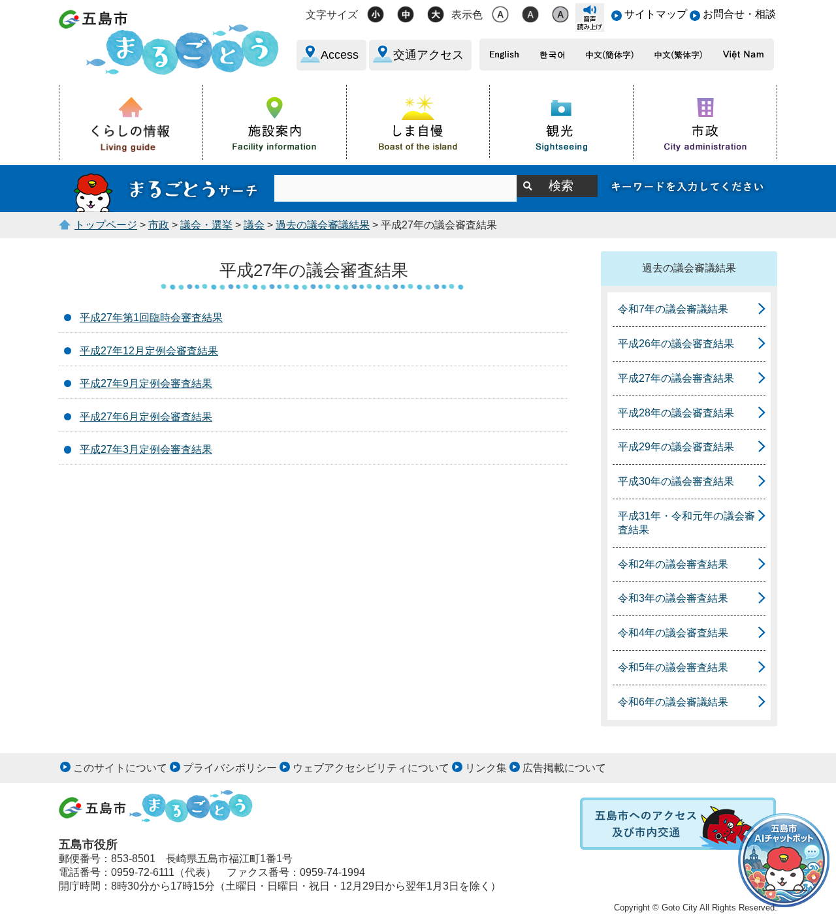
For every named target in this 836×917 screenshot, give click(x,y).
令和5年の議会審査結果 (673, 667)
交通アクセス (428, 54)
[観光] (562, 122)
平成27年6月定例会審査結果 (146, 416)
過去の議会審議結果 (323, 224)
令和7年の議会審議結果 (673, 309)
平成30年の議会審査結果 (676, 481)
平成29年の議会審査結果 (676, 446)
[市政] (705, 122)
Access (340, 54)
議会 (254, 224)
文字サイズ (332, 14)
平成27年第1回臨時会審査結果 (151, 317)
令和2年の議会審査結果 (673, 564)
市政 (158, 224)
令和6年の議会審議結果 (673, 701)
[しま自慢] (418, 121)
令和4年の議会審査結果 (673, 632)
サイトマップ (655, 14)
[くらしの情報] (131, 122)
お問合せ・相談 (739, 14)
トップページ (105, 224)
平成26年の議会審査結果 (676, 343)
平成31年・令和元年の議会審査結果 (686, 522)
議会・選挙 (206, 224)
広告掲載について (564, 767)
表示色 (467, 14)
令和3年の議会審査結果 (673, 598)
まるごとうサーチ (166, 188)
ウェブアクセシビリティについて (371, 767)
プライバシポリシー (230, 767)
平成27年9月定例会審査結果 (146, 383)
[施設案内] (275, 122)
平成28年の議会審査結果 (676, 412)
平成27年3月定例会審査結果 (146, 449)
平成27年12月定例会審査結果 (149, 350)
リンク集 (486, 767)
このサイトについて (120, 767)
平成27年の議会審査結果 (676, 378)
